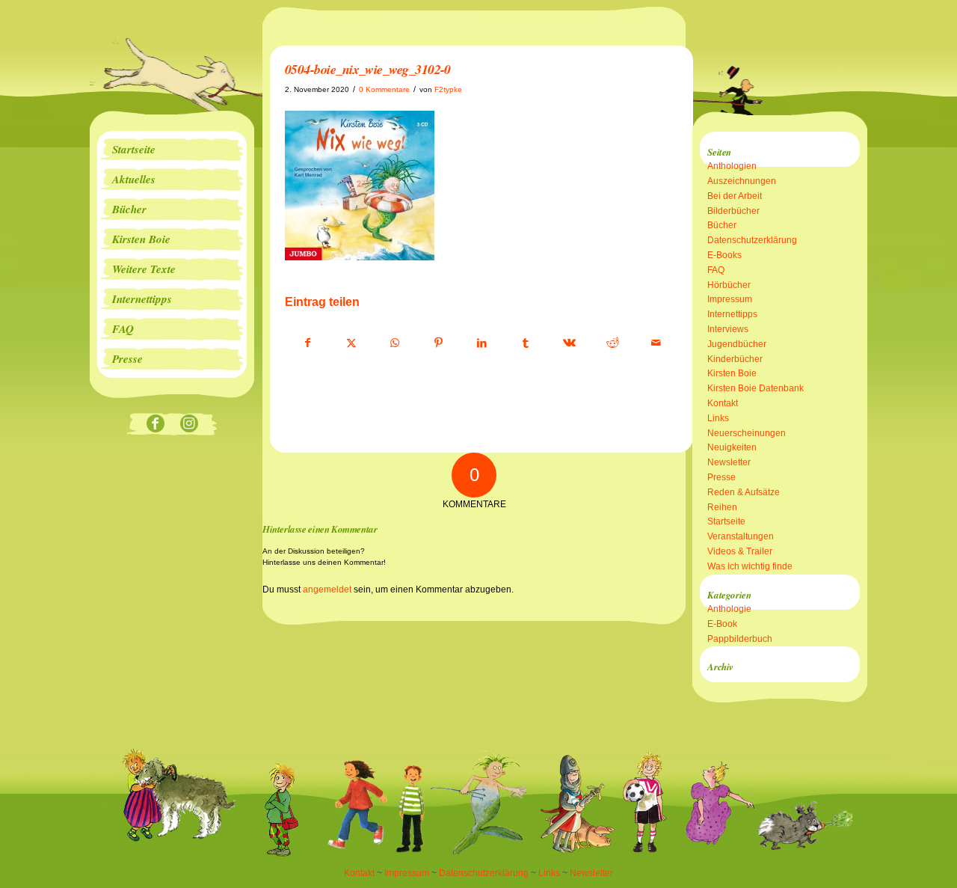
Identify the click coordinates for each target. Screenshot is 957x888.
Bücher (721, 225)
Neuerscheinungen (746, 433)
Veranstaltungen (740, 536)
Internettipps (732, 314)
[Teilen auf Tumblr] (525, 343)
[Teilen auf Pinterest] (438, 343)
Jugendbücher (736, 344)
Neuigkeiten (732, 447)
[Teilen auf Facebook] (307, 343)
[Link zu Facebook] (155, 424)
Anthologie (729, 609)
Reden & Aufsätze (743, 492)
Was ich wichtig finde (750, 566)
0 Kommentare (384, 89)
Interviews (727, 329)
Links (718, 418)
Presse (721, 477)
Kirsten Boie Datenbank (755, 388)
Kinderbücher (735, 359)
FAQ (715, 270)
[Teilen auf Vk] (569, 343)
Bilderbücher (733, 211)
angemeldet (327, 589)
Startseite (726, 521)
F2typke (448, 89)
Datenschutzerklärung (752, 240)
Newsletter (729, 462)
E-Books (724, 255)
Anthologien (732, 166)
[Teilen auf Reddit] (612, 343)
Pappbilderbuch (739, 639)
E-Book (722, 624)
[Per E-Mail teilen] (656, 343)
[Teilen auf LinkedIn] (482, 343)
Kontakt (722, 403)
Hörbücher (729, 285)
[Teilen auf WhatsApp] (395, 343)
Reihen (722, 507)
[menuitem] (172, 149)
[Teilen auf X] (351, 343)
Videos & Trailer (739, 551)
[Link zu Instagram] (189, 424)
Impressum (729, 299)
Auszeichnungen (741, 181)
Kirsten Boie (732, 373)
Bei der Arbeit (734, 196)
